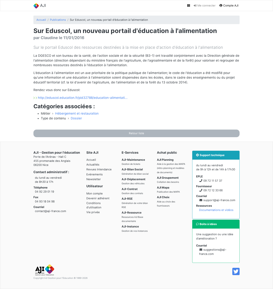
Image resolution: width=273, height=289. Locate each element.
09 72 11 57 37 (212, 180)
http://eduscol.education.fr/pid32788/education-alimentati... (82, 98)
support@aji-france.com (219, 200)
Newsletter (93, 179)
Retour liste (136, 133)
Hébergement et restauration (77, 113)
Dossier (76, 118)
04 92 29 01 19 (44, 191)
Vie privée (93, 212)
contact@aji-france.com (50, 211)
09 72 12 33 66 (213, 190)
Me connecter (206, 5)
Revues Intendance (99, 169)
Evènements (94, 174)
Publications (58, 20)
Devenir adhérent (97, 198)
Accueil (41, 20)
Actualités (92, 164)
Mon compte (94, 193)
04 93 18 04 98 (45, 201)
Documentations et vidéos (216, 210)
